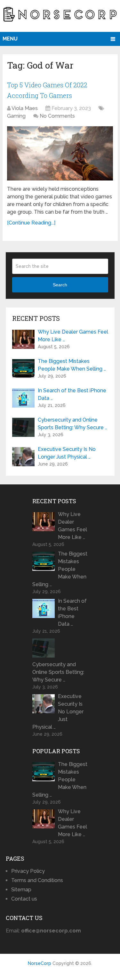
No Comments (57, 116)
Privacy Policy (28, 871)
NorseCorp (39, 963)
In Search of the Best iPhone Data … (72, 394)
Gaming (16, 116)
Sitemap (21, 890)
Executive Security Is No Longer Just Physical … (67, 453)
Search (60, 284)
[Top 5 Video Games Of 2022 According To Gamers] (60, 153)
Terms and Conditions (37, 880)
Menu (10, 39)
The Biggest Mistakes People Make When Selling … (72, 365)
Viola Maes (25, 108)
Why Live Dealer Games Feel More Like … (73, 335)
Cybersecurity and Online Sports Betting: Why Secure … (72, 424)
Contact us (24, 899)
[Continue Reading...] (31, 223)
